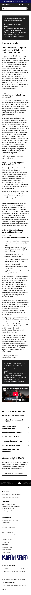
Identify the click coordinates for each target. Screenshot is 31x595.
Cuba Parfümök (6, 552)
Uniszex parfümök (7, 547)
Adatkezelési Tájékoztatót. (18, 571)
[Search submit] (28, 9)
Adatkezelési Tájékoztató (20, 585)
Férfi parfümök (6, 545)
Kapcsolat (4, 530)
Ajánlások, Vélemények (8, 527)
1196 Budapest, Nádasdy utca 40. (14, 28)
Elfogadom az (14, 571)
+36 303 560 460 (20, 32)
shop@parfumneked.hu (16, 36)
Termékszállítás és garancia (10, 520)
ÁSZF (3, 590)
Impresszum (8, 590)
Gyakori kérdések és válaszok (10, 535)
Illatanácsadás (6, 522)
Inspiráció (4, 525)
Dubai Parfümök (6, 549)
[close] (28, 5)
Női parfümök (5, 542)
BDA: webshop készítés (8, 582)
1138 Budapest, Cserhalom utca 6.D (11, 495)
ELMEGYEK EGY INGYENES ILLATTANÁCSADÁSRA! (10, 356)
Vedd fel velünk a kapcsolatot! (14, 474)
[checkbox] (2, 571)
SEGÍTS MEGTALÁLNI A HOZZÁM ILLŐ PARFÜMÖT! (12, 157)
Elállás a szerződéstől (7, 585)
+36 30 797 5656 (15, 30)
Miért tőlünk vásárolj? (8, 532)
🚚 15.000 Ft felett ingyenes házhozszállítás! (15, 1)
